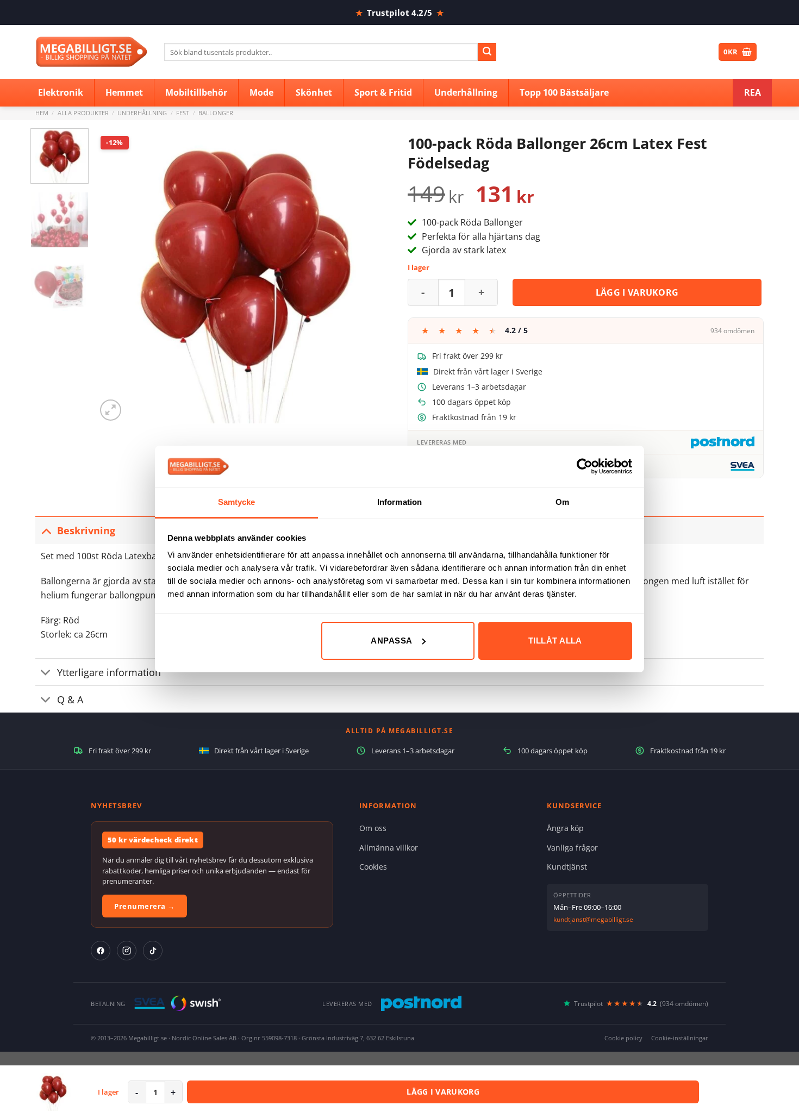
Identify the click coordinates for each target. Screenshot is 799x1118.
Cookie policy (623, 1038)
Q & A (70, 699)
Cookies (373, 866)
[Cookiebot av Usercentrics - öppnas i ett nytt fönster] (584, 466)
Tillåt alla (555, 640)
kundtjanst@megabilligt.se (593, 919)
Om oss (372, 828)
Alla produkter (83, 113)
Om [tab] (562, 502)
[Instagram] (126, 950)
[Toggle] (46, 530)
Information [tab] (399, 502)
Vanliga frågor (572, 847)
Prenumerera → (144, 906)
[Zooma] (110, 410)
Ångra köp (565, 828)
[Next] (372, 275)
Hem (41, 113)
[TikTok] (153, 950)
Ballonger (215, 113)
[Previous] (116, 275)
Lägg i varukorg (637, 292)
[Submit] (487, 52)
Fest (182, 113)
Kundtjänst (567, 866)
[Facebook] (100, 950)
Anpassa (391, 640)
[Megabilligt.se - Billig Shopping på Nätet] (91, 52)
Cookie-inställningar (679, 1038)
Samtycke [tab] (236, 502)
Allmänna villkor (388, 847)
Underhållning (142, 113)
